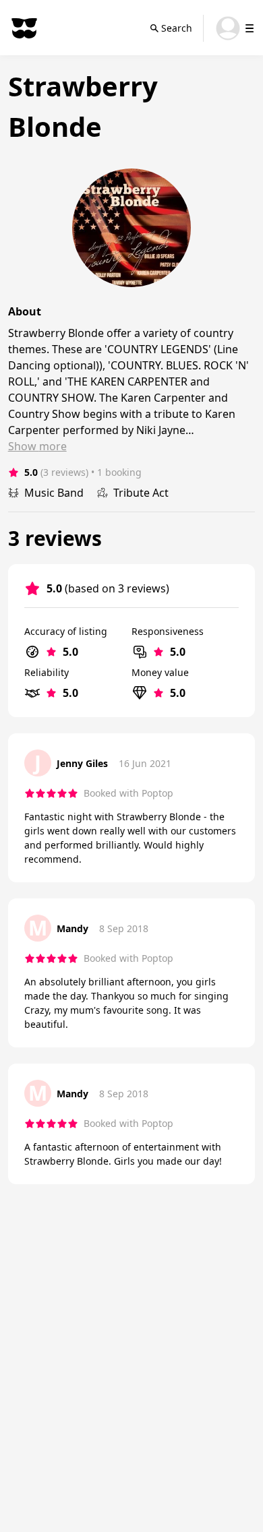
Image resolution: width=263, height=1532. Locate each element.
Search (176, 28)
